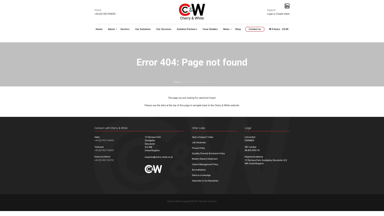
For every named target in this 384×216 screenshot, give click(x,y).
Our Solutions (143, 29)
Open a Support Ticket (202, 137)
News (226, 29)
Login (270, 13)
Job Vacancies (199, 142)
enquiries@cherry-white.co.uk (159, 157)
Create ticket (283, 13)
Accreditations (199, 170)
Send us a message (201, 175)
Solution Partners (187, 29)
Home (99, 29)
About (111, 29)
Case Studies (210, 29)
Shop (238, 29)
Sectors (125, 29)
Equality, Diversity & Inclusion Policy (208, 153)
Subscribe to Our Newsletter (205, 181)
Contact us (255, 29)
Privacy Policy (198, 148)
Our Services (163, 29)
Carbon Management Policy (205, 164)
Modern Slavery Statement (205, 159)
